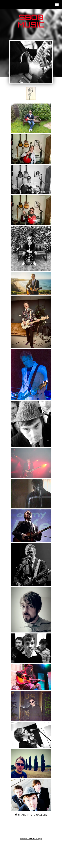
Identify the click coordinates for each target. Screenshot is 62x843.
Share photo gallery (32, 814)
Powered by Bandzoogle (31, 838)
